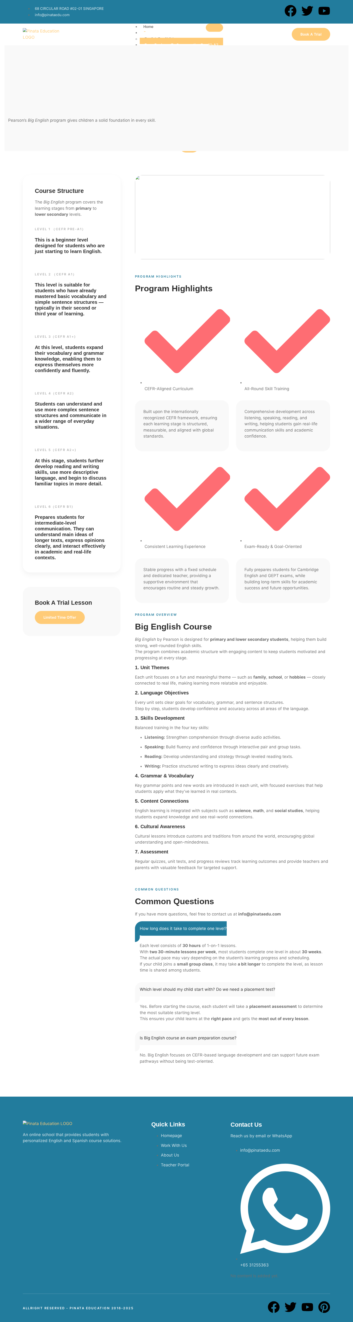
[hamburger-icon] (214, 28)
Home (148, 26)
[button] (181, 931)
